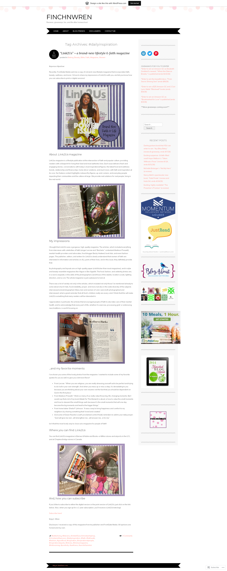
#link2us (69, 543)
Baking (70, 57)
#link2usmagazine (80, 543)
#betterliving (56, 536)
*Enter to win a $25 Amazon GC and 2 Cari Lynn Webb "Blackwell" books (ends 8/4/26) (158, 89)
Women (102, 57)
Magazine (94, 57)
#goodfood (61, 540)
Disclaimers (95, 31)
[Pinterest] (156, 53)
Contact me (110, 31)
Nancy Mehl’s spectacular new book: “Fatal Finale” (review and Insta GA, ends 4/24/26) (156, 178)
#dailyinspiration (73, 538)
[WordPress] (143, 53)
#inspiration (71, 540)
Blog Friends (79, 31)
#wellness (74, 545)
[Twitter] (149, 53)
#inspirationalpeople (85, 540)
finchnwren (69, 17)
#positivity (65, 545)
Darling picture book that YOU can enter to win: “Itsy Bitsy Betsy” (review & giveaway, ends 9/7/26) (157, 148)
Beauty (77, 57)
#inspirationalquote (57, 543)
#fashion (52, 540)
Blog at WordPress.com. (60, 565)
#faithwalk (90, 538)
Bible (83, 57)
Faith (87, 57)
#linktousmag (54, 545)
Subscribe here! (55, 513)
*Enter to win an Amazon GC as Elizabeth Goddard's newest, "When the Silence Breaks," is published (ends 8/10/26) (157, 71)
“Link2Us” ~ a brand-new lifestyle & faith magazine (95, 53)
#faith (83, 538)
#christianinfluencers (57, 538)
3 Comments (127, 536)
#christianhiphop (88, 536)
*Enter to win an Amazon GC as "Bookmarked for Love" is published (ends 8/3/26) (158, 99)
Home (55, 31)
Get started (134, 3)
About (66, 31)
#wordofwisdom (85, 545)
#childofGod (76, 536)
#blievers (66, 536)
